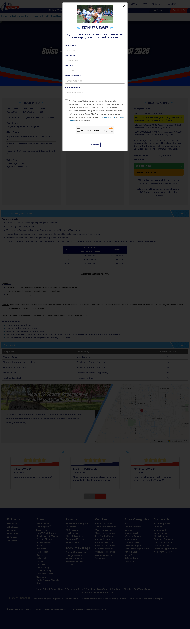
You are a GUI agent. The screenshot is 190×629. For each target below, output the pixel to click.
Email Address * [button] (73, 75)
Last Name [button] (70, 55)
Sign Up (95, 144)
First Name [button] (70, 45)
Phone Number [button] (72, 87)
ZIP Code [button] (69, 65)
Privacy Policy (108, 117)
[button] (97, 110)
